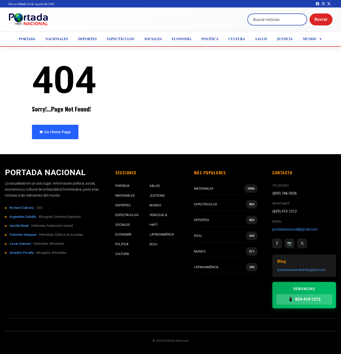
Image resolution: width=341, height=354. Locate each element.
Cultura (236, 38)
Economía (181, 38)
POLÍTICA (122, 244)
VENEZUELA (158, 215)
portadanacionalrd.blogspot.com (301, 270)
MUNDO (155, 205)
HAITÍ (153, 225)
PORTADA (122, 186)
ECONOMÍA (123, 234)
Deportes (87, 38)
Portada (27, 38)
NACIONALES (125, 195)
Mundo (309, 38)
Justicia (285, 38)
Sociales (153, 38)
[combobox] (277, 19)
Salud (261, 38)
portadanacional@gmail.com (295, 229)
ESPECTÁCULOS (127, 215)
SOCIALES (122, 225)
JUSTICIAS (157, 195)
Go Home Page (57, 132)
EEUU (154, 244)
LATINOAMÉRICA (162, 234)
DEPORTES (123, 205)
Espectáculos (120, 38)
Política (209, 38)
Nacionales (56, 38)
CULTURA (122, 254)
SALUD (155, 186)
